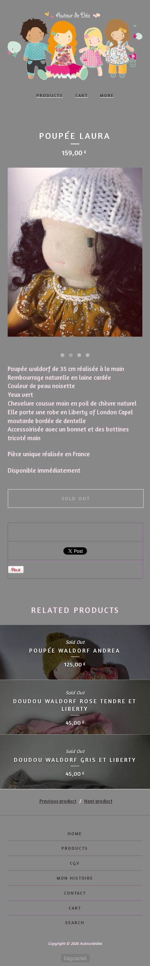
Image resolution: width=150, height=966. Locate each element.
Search (74, 922)
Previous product (57, 801)
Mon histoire (75, 878)
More (107, 95)
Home (75, 833)
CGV (75, 863)
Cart (81, 95)
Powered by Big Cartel (75, 958)
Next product (98, 801)
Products (49, 95)
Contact (75, 893)
